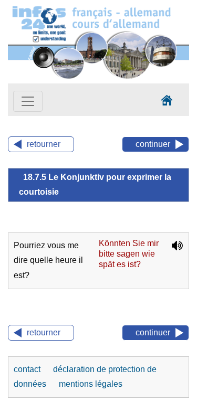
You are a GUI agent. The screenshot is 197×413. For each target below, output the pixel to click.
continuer (153, 144)
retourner (43, 144)
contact (28, 369)
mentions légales (90, 383)
